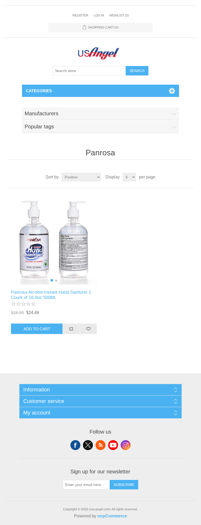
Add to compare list (71, 329)
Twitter (88, 445)
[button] (52, 280)
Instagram (126, 445)
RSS (100, 445)
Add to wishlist (88, 329)
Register (80, 15)
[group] (53, 239)
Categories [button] (39, 91)
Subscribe (124, 485)
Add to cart (37, 329)
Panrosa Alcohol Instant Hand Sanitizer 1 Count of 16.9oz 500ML (51, 295)
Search (137, 71)
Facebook (75, 445)
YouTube (113, 445)
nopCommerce (112, 516)
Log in (99, 15)
